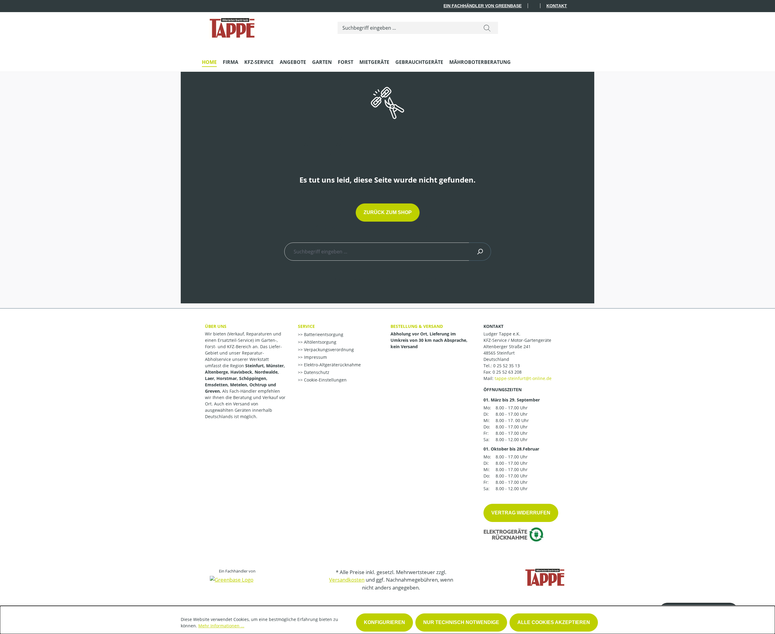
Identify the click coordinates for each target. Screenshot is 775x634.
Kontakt (556, 5)
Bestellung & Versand (417, 326)
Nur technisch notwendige (461, 622)
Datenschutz (316, 372)
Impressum (315, 357)
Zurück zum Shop (388, 212)
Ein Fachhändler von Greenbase (483, 5)
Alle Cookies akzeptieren (553, 622)
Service (306, 326)
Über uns (215, 326)
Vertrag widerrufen (520, 512)
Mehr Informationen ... (221, 626)
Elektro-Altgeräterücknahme (332, 365)
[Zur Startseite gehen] (232, 27)
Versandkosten (346, 579)
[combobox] (407, 28)
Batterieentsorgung (323, 334)
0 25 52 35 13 (506, 365)
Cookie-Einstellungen (325, 380)
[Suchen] (487, 28)
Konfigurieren (384, 622)
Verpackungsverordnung (328, 349)
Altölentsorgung (319, 342)
